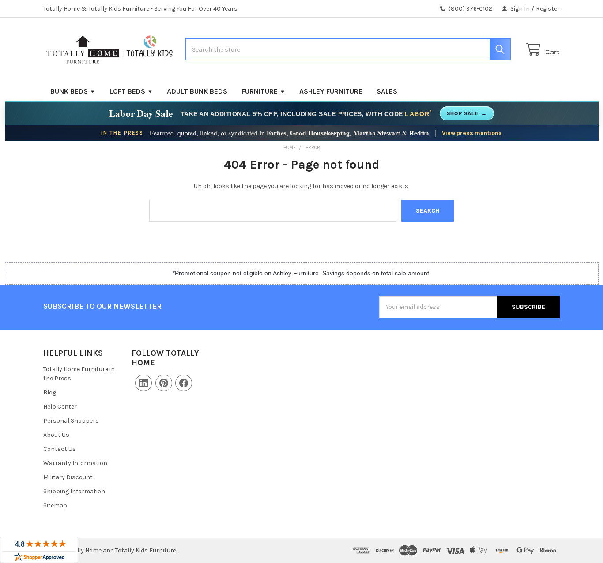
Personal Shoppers (71, 420)
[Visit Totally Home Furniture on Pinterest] (163, 383)
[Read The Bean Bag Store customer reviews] (39, 550)
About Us (56, 435)
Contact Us (59, 449)
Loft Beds (127, 91)
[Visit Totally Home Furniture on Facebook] (183, 383)
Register (548, 8)
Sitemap (55, 505)
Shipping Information (74, 491)
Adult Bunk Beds (197, 91)
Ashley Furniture (330, 91)
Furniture (259, 91)
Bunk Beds (69, 91)
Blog (49, 392)
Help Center (60, 406)
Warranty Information (75, 463)
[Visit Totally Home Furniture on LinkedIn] (143, 383)
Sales (387, 91)
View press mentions (472, 132)
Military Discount (68, 477)
